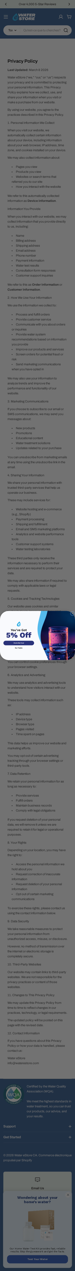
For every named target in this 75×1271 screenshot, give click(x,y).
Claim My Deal (19, 643)
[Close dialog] (72, 613)
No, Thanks (18, 648)
